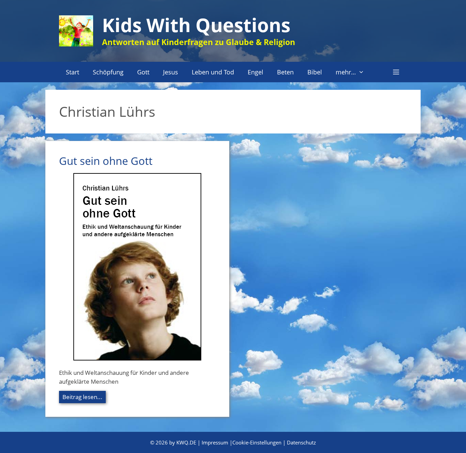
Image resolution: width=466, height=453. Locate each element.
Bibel (314, 72)
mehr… (346, 72)
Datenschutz (301, 442)
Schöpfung (108, 72)
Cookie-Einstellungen (256, 442)
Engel (255, 72)
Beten (285, 72)
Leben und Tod (213, 72)
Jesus (170, 72)
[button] (396, 72)
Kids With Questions (196, 25)
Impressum (215, 442)
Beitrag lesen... (82, 397)
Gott (143, 72)
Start (72, 72)
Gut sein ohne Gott (105, 161)
